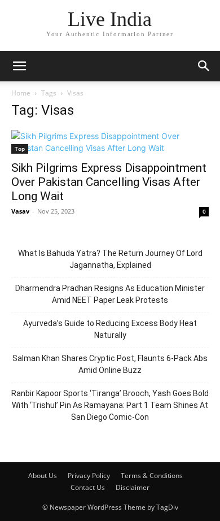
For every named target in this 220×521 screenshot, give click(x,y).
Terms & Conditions (152, 475)
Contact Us (88, 487)
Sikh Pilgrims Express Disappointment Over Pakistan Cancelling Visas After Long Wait (108, 182)
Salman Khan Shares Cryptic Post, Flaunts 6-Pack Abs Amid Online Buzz (110, 364)
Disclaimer (132, 487)
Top (20, 149)
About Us (42, 475)
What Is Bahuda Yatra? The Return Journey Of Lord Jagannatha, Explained (110, 259)
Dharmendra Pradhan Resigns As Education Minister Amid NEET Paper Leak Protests (110, 294)
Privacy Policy (89, 475)
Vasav (20, 211)
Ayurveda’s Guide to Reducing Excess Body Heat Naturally (110, 329)
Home (20, 93)
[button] (19, 66)
